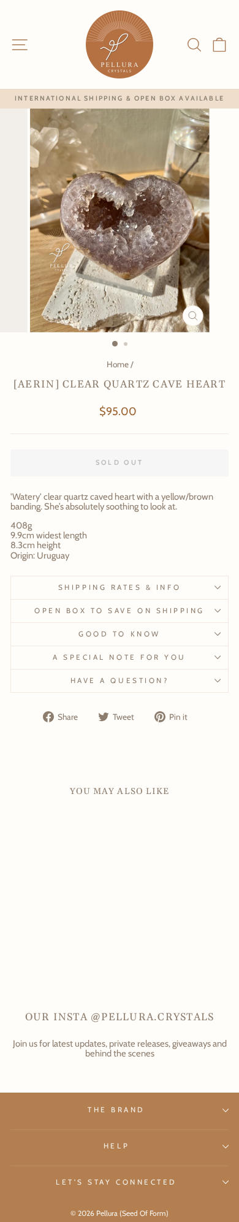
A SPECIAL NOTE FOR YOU (119, 657)
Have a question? (119, 680)
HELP (116, 1146)
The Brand (116, 1110)
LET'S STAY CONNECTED (116, 1182)
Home (118, 364)
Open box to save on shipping (119, 610)
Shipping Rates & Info (119, 587)
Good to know (119, 634)
